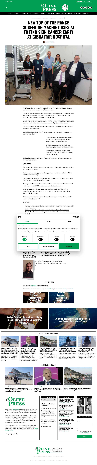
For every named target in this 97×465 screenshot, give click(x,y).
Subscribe (79, 1)
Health (51, 18)
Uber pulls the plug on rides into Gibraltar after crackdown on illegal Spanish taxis (66, 253)
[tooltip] (81, 7)
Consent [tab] (27, 221)
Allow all (69, 246)
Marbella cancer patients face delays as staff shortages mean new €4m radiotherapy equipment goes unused (66, 428)
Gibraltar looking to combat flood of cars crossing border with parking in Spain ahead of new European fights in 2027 (31, 254)
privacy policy (84, 432)
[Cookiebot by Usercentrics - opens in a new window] (72, 217)
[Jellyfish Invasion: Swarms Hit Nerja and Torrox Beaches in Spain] (61, 297)
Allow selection (48, 246)
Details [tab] (48, 221)
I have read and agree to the (85, 431)
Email (79, 421)
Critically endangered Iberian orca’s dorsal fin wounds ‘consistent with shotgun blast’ (67, 350)
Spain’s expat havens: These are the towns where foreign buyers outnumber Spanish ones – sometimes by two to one (66, 421)
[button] (54, 399)
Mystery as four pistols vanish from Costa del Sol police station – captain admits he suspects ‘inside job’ (66, 413)
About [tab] (69, 221)
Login (88, 1)
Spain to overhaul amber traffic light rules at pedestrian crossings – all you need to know (66, 400)
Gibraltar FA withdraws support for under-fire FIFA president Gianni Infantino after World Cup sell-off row (48, 253)
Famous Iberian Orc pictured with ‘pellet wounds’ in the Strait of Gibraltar (86, 350)
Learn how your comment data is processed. (60, 289)
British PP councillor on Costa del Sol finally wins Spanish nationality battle (66, 407)
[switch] (40, 239)
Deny (28, 246)
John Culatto (50, 42)
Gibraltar (45, 18)
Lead (54, 18)
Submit (85, 436)
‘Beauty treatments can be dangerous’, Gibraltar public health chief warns (47, 210)
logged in (33, 285)
